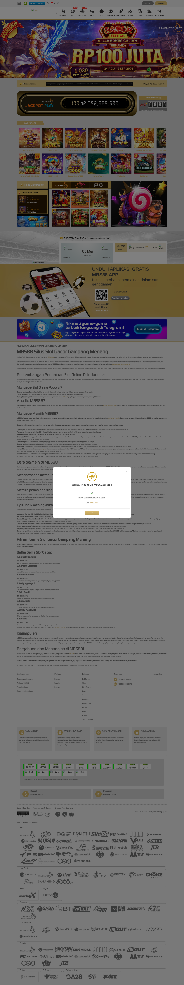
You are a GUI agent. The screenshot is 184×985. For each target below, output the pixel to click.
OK (92, 513)
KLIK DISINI (94, 503)
